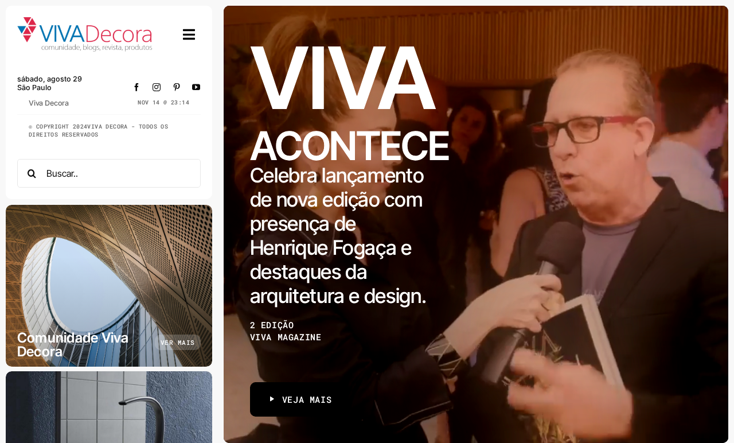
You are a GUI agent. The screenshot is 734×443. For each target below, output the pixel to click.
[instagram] (157, 87)
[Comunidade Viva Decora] (109, 286)
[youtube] (196, 87)
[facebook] (136, 87)
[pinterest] (177, 87)
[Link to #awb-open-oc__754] (189, 34)
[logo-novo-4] (85, 22)
